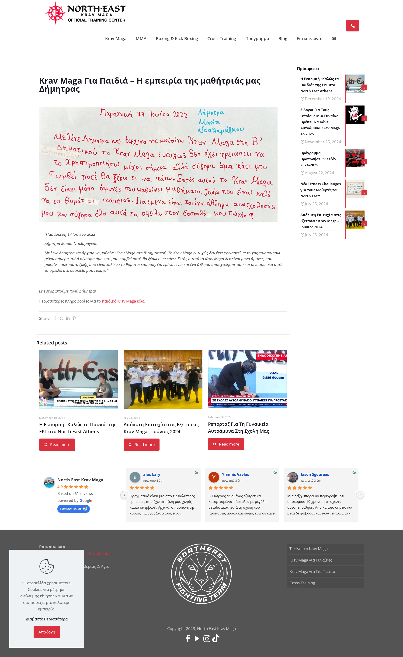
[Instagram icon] (207, 638)
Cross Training (302, 583)
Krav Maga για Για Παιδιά (312, 571)
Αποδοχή (46, 632)
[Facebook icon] (188, 638)
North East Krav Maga (80, 480)
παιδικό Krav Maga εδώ (123, 301)
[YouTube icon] (197, 638)
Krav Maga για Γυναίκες (310, 560)
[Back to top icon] (381, 647)
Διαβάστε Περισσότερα (47, 619)
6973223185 (98, 553)
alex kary (151, 474)
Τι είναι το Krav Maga (308, 548)
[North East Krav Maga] (85, 13)
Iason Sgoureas (315, 474)
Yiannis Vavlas (235, 474)
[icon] (215, 638)
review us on (71, 508)
